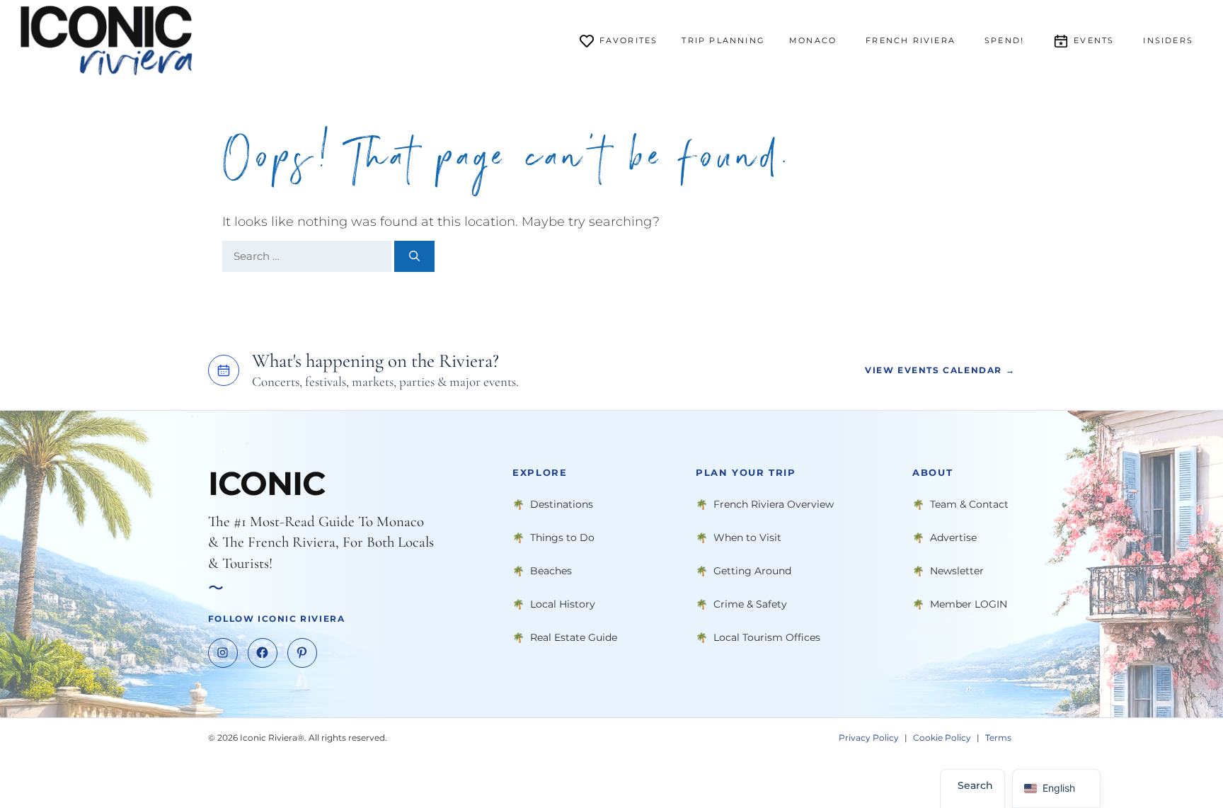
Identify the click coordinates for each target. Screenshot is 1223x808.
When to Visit (747, 537)
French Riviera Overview (773, 504)
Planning (723, 40)
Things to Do (562, 537)
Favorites (628, 40)
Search (975, 785)
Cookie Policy (942, 737)
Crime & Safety (750, 604)
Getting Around (752, 570)
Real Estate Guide (573, 637)
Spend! (1004, 40)
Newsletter (957, 570)
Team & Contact (969, 504)
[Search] (414, 257)
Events (1094, 40)
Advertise (953, 537)
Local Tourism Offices (766, 637)
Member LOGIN (968, 604)
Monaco (813, 40)
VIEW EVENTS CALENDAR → (940, 370)
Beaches (551, 570)
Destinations (561, 504)
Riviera (910, 40)
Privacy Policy (869, 737)
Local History (562, 604)
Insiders (1168, 40)
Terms (998, 737)
